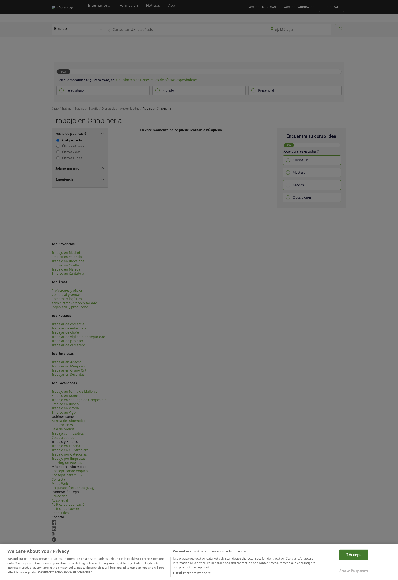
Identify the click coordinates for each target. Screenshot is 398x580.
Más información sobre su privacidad (65, 572)
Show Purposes (353, 570)
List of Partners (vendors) (192, 573)
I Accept (353, 554)
